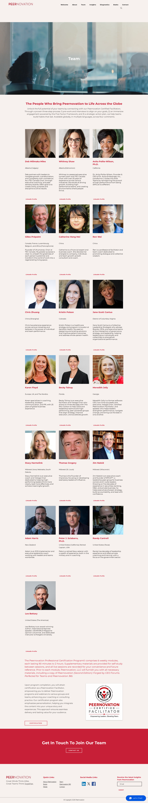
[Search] (121, 8)
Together (28, 784)
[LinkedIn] (84, 784)
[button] (83, 5)
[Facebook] (94, 784)
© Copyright (68, 800)
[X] (89, 784)
